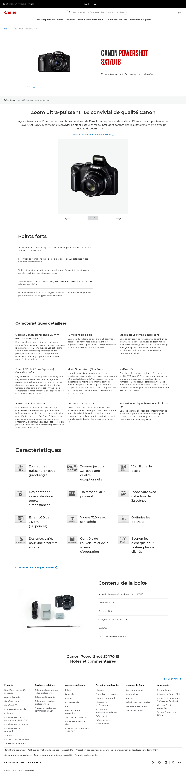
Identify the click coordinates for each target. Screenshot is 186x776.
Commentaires (42, 100)
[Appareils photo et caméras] (64, 19)
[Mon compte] (179, 13)
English (86, 4)
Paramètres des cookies (86, 755)
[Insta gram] (159, 762)
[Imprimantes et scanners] (104, 19)
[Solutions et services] (128, 19)
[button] (67, 218)
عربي (95, 4)
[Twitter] (173, 762)
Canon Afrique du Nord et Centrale (21, 762)
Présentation (10, 100)
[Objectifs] (76, 19)
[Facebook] (153, 762)
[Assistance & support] (152, 19)
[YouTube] (179, 762)
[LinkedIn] (166, 762)
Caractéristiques (25, 100)
